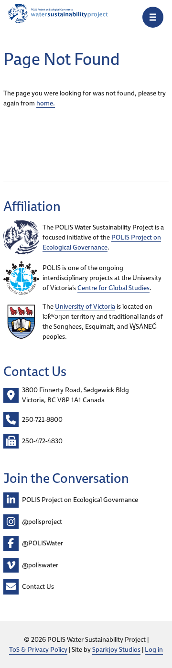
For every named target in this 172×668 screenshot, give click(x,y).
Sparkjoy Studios (116, 649)
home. (45, 103)
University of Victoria (85, 306)
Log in (154, 649)
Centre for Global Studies (113, 287)
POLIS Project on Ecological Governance (102, 242)
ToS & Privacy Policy (38, 649)
